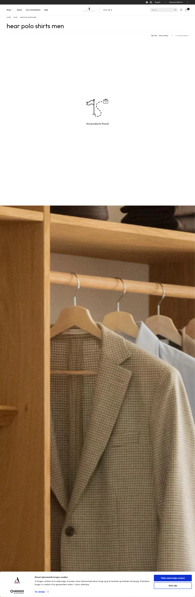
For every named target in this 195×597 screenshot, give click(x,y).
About (19, 10)
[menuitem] (11, 10)
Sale (46, 10)
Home (9, 17)
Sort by (154, 35)
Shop (9, 10)
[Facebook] (147, 2)
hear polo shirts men (28, 17)
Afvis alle (173, 585)
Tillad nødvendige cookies (173, 578)
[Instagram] (151, 2)
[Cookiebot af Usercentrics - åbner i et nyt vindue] (17, 592)
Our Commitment (33, 10)
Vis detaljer (40, 592)
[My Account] (181, 10)
